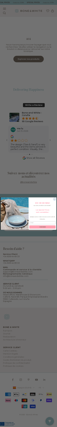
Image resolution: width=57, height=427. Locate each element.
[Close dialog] (54, 199)
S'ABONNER (42, 226)
